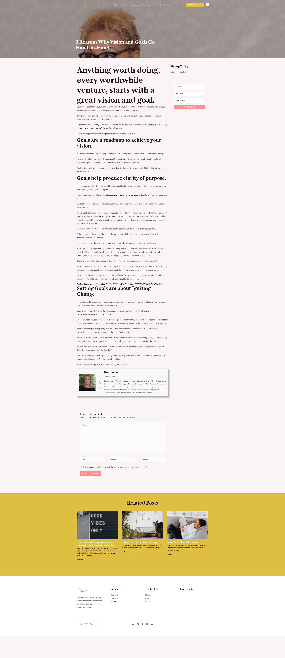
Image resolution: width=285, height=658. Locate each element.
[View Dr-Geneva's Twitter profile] (100, 382)
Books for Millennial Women (182, 542)
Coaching (134, 5)
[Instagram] (142, 624)
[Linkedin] (147, 624)
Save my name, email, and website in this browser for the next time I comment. (115, 467)
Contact (167, 5)
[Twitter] (133, 624)
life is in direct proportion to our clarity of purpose (117, 195)
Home (117, 5)
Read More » (80, 559)
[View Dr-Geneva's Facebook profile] (100, 377)
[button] (195, 5)
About (125, 5)
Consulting (146, 5)
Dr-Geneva (111, 372)
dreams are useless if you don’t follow (92, 128)
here (125, 364)
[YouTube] (152, 624)
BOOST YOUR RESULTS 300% (143, 283)
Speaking (157, 5)
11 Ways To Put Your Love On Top (139, 542)
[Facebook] (138, 624)
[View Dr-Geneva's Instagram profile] (100, 388)
